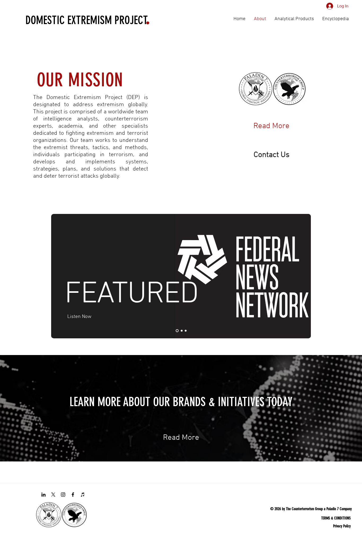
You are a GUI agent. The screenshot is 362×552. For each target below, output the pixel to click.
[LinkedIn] (43, 494)
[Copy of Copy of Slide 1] (186, 331)
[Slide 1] (181, 330)
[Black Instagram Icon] (63, 494)
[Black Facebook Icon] (73, 494)
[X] (53, 494)
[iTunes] (83, 494)
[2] (177, 331)
